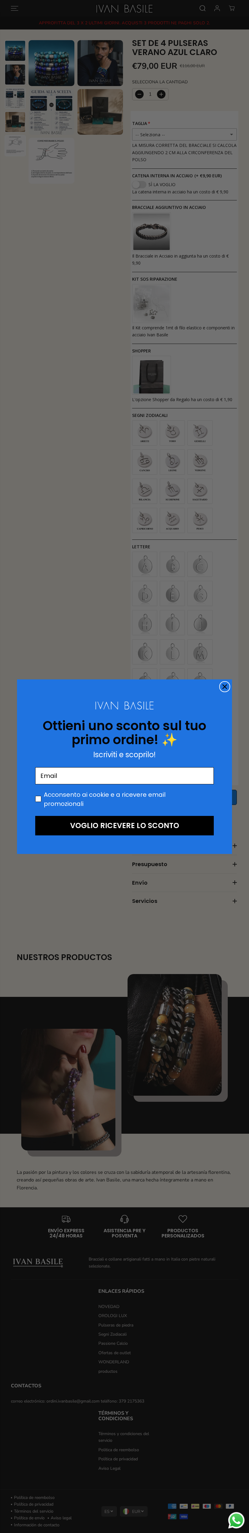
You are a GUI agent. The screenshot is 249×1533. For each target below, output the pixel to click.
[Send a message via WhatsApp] (236, 1520)
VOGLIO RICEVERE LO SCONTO (124, 825)
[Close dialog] (225, 687)
